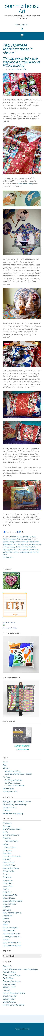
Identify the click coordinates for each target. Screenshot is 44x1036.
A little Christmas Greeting (13, 813)
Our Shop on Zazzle (12, 783)
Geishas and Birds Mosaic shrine (27, 541)
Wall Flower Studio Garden (13, 1005)
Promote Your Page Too (10, 628)
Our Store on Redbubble (14, 785)
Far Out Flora (8, 978)
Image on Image (9, 984)
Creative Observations (11, 856)
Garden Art (7, 877)
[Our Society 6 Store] (21, 672)
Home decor (8, 883)
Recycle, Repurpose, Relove (14, 993)
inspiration (7, 892)
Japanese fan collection (11, 544)
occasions (7, 910)
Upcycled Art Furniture (11, 942)
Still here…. (7, 810)
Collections (14, 536)
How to (6, 889)
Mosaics (6, 768)
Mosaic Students (9, 904)
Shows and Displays (11, 928)
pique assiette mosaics (31, 549)
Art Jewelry (7, 826)
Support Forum (9, 999)
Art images (7, 823)
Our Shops (7, 777)
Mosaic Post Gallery (12, 771)
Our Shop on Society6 (13, 780)
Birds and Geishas (25, 184)
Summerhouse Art (22, 8)
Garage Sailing (25, 536)
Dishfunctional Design (11, 975)
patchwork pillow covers (12, 549)
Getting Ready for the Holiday (14, 804)
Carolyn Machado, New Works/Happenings (20, 969)
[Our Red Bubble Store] (21, 716)
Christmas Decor (11, 841)
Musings (6, 907)
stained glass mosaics (11, 936)
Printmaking (7, 916)
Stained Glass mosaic (11, 933)
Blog (4, 765)
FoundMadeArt (9, 865)
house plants (8, 886)
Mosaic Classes (9, 898)
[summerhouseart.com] (4, 625)
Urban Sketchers (9, 1002)
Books (5, 832)
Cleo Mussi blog (9, 972)
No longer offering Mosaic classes (18, 774)
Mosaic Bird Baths (10, 895)
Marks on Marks (9, 987)
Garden (6, 874)
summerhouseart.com (9, 622)
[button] (22, 36)
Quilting (20, 539)
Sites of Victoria (9, 930)
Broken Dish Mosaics (11, 835)
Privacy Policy (8, 789)
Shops (5, 924)
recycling (27, 539)
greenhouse (7, 880)
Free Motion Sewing (11, 868)
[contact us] (11, 588)
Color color (7, 853)
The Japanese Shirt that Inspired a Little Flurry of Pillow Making (21, 61)
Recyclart (6, 990)
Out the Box (26, 1029)
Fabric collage (8, 862)
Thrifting (6, 939)
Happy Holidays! (9, 807)
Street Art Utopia (9, 996)
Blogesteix (7, 966)
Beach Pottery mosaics (12, 829)
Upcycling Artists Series (12, 945)
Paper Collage (10, 847)
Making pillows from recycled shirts (21, 547)
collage (6, 844)
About (5, 762)
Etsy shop (6, 859)
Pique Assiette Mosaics (12, 913)
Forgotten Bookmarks (11, 981)
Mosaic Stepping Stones (12, 901)
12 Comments (8, 557)
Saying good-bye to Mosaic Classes (17, 801)
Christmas (7, 838)
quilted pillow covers (11, 552)
